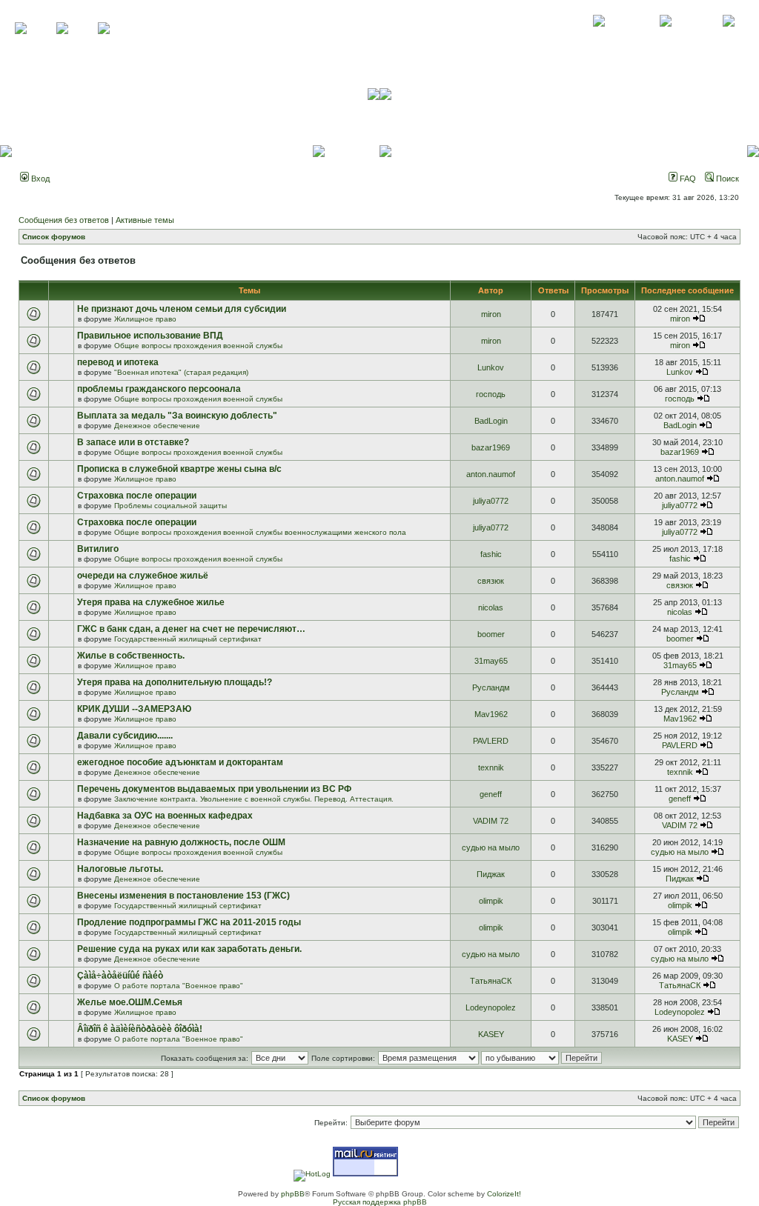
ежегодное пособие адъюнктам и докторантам (180, 762)
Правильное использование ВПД (150, 335)
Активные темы (145, 220)
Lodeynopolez (490, 1007)
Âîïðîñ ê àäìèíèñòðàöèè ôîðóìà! (139, 1029)
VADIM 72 (490, 820)
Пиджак (491, 874)
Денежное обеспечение (157, 426)
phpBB (293, 1194)
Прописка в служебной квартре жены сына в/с (179, 469)
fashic (491, 554)
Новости (728, 37)
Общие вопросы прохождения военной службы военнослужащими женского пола (260, 532)
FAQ (686, 178)
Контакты (665, 37)
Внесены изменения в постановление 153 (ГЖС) (183, 895)
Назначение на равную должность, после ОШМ (181, 842)
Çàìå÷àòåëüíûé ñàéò (120, 975)
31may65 (491, 660)
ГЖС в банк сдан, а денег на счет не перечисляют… (191, 629)
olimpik (491, 900)
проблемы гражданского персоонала (159, 389)
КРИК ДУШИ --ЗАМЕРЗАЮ (134, 709)
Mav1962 (491, 714)
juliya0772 (490, 500)
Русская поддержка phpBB (380, 1202)
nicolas (490, 607)
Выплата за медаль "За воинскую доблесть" (177, 415)
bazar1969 (490, 447)
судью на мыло (491, 847)
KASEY (491, 1034)
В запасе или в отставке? (133, 442)
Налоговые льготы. (120, 869)
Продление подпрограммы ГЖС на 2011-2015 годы (189, 922)
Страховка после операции (136, 495)
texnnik (491, 767)
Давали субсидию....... (125, 735)
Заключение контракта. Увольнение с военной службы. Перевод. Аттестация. (254, 799)
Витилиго (98, 549)
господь (491, 394)
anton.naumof (490, 474)
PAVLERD (490, 740)
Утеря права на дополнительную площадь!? (174, 682)
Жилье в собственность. (131, 655)
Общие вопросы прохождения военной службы (198, 346)
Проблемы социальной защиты (170, 506)
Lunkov (490, 367)
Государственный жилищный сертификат (188, 639)
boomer (491, 634)
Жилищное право (145, 319)
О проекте (599, 37)
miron (491, 314)
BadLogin (491, 420)
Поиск (726, 178)
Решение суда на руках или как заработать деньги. (189, 949)
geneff (491, 794)
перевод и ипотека (118, 362)
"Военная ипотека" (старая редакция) (181, 372)
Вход (39, 178)
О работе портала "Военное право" (178, 986)
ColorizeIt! (504, 1194)
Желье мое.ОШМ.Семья (129, 1002)
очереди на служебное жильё (142, 575)
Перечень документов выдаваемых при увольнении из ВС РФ (214, 789)
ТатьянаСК (490, 980)
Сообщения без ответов (64, 220)
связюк (490, 580)
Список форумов (53, 237)
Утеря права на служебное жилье (151, 602)
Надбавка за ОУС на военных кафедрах (165, 815)
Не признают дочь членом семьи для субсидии (181, 309)
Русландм (491, 687)
